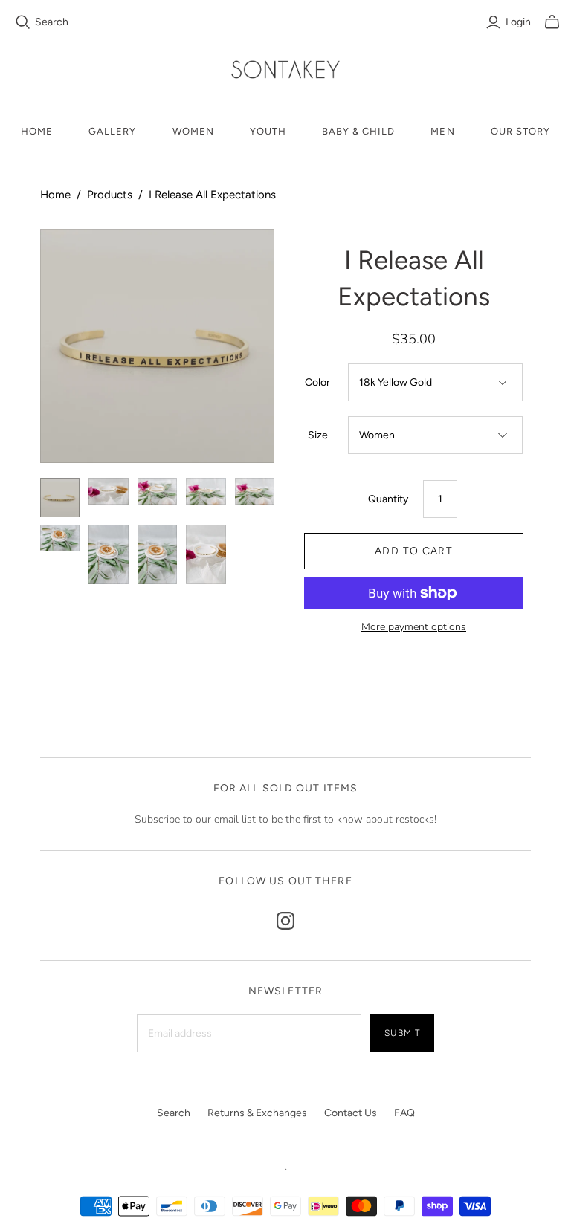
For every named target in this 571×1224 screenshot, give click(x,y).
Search (51, 22)
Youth (268, 131)
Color (317, 382)
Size (318, 435)
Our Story (520, 131)
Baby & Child (358, 131)
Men (442, 131)
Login (518, 22)
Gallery (112, 131)
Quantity (388, 499)
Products (109, 194)
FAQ (404, 1113)
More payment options (413, 627)
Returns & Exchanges (257, 1113)
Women (193, 131)
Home (37, 131)
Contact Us (350, 1113)
